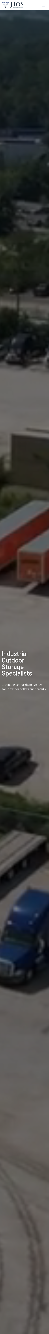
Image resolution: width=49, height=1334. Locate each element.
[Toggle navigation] (43, 5)
